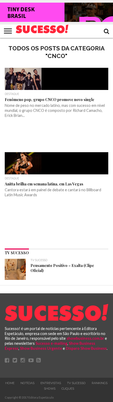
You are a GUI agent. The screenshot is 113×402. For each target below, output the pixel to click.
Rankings (99, 383)
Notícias (27, 383)
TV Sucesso (76, 383)
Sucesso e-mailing (51, 343)
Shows (49, 388)
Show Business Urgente (41, 348)
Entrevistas (50, 383)
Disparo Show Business (86, 348)
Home (9, 383)
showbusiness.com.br (85, 338)
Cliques (67, 388)
